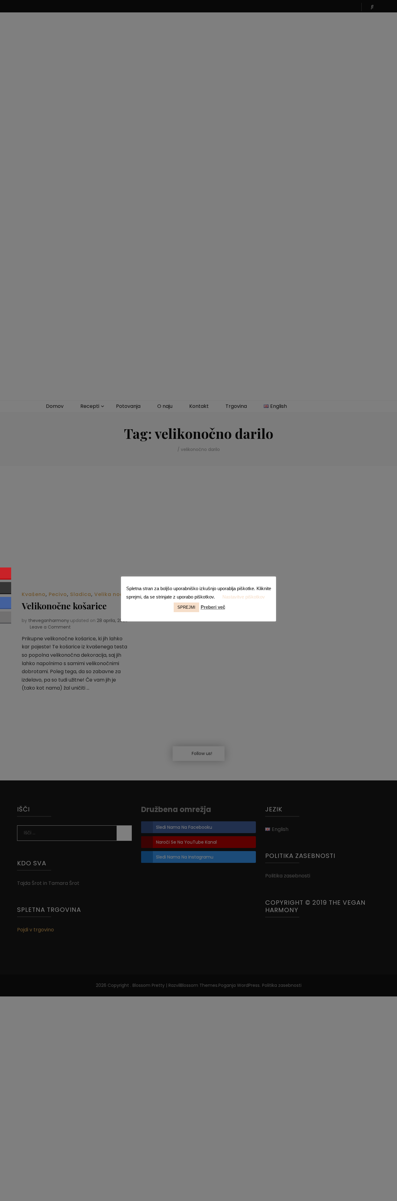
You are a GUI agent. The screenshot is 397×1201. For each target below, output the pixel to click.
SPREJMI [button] (186, 607)
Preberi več (213, 607)
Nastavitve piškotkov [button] (243, 596)
